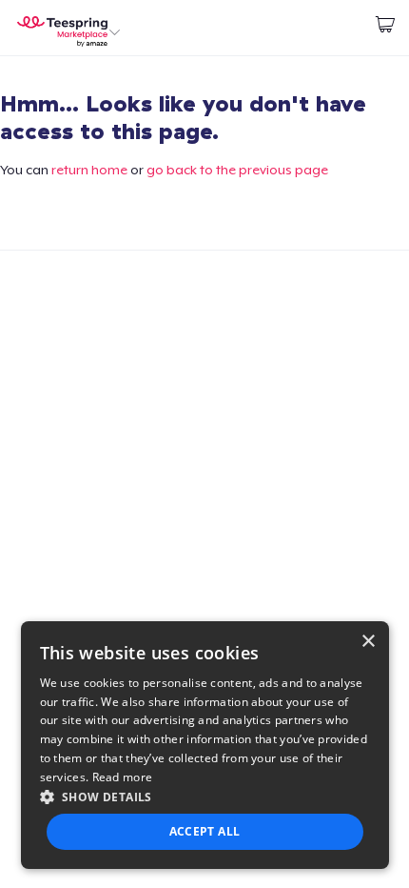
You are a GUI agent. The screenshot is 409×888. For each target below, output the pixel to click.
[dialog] (205, 745)
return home (89, 169)
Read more (122, 777)
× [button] (367, 642)
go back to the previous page (237, 169)
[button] (205, 796)
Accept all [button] (205, 831)
